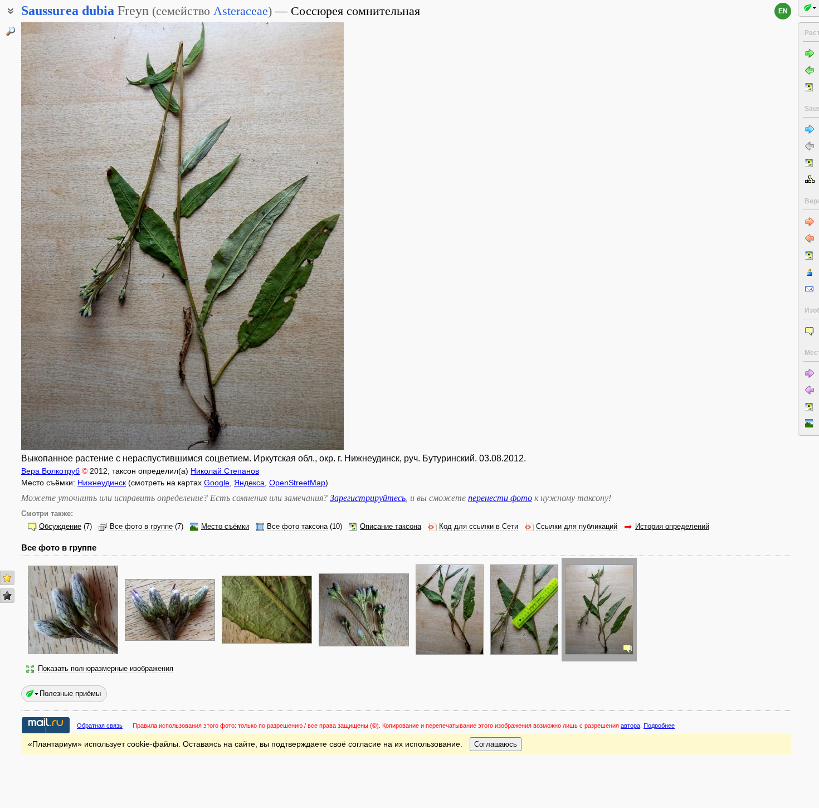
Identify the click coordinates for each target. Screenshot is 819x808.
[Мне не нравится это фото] (7, 595)
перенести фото (500, 498)
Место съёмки (225, 526)
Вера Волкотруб (50, 470)
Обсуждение (60, 526)
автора (630, 725)
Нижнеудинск (101, 482)
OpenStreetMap (297, 482)
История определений (672, 526)
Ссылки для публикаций (576, 526)
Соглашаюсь (495, 744)
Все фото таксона (297, 526)
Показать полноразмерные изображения (105, 669)
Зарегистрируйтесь (368, 498)
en (783, 11)
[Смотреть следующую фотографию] (308, 236)
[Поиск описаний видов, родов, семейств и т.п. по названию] (10, 31)
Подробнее (659, 725)
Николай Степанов (225, 470)
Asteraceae (240, 11)
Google (217, 482)
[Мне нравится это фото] (7, 578)
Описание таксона (390, 526)
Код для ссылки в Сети (478, 526)
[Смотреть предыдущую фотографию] (56, 236)
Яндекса (249, 482)
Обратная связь (100, 725)
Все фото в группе (141, 526)
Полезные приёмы (70, 693)
